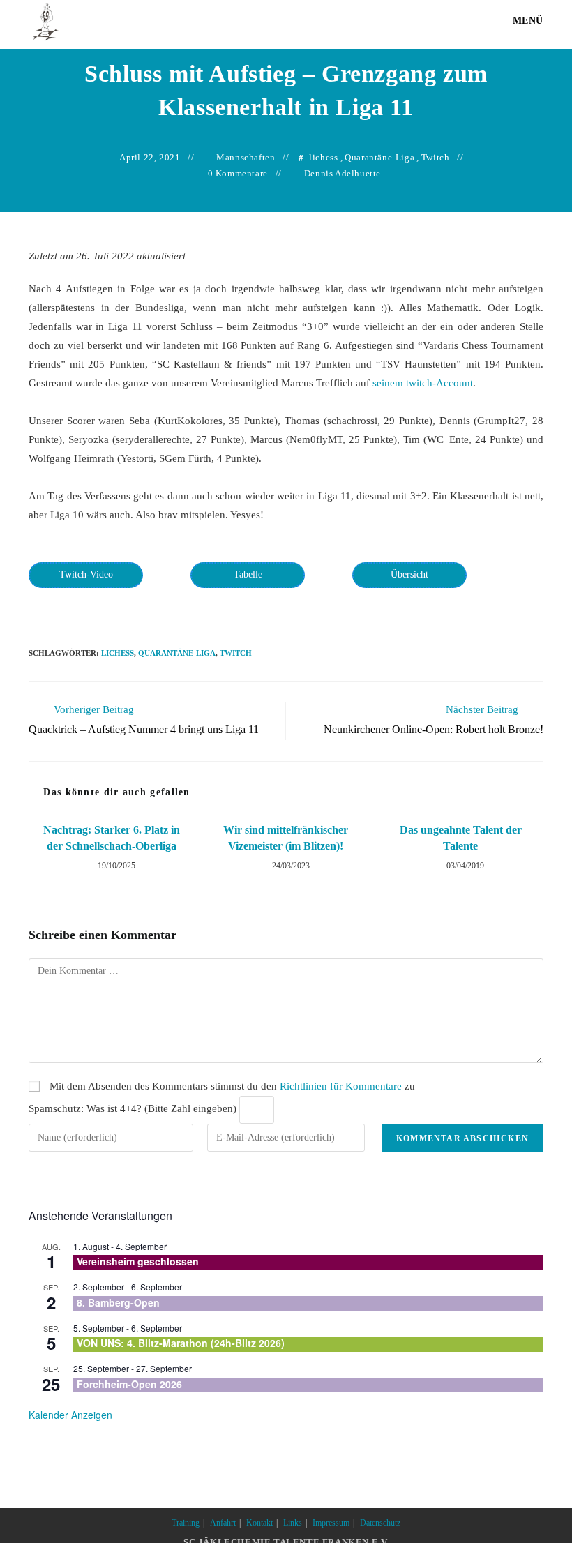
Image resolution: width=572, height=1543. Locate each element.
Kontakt (259, 1523)
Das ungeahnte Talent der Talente (461, 837)
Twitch (435, 157)
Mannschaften (245, 157)
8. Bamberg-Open (118, 1302)
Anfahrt (223, 1523)
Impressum (331, 1523)
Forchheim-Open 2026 (129, 1384)
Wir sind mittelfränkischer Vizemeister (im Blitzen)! (285, 837)
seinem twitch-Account (422, 383)
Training (186, 1523)
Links (292, 1523)
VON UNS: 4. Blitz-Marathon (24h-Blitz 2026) (181, 1343)
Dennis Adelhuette (342, 173)
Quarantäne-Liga (379, 157)
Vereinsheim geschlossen (138, 1261)
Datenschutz (380, 1523)
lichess (323, 157)
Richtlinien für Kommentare (341, 1086)
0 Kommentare (238, 173)
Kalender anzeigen (70, 1415)
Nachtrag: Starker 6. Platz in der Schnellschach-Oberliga (111, 837)
